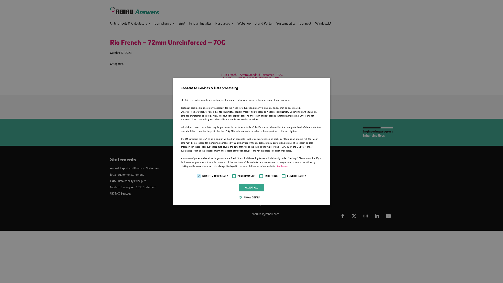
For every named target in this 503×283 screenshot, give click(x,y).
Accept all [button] (251, 187)
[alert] (251, 141)
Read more (282, 166)
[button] (251, 197)
